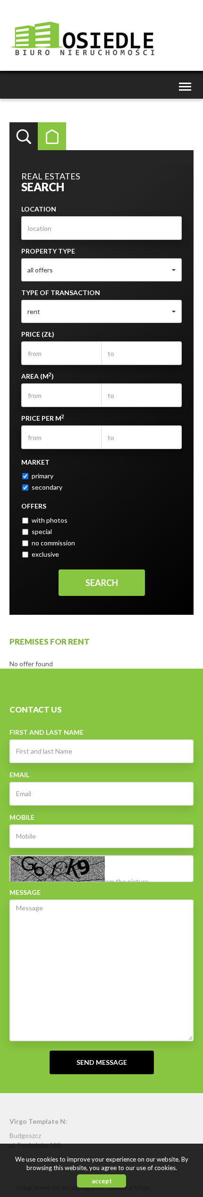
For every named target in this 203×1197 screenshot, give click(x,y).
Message (25, 892)
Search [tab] (23, 136)
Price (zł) (37, 334)
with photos (50, 520)
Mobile (21, 817)
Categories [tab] (52, 136)
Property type (48, 251)
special (42, 531)
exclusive (45, 554)
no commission (53, 543)
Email (19, 775)
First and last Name (46, 732)
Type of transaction (60, 293)
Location (38, 209)
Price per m (42, 418)
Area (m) (37, 376)
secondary (47, 487)
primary (42, 476)
